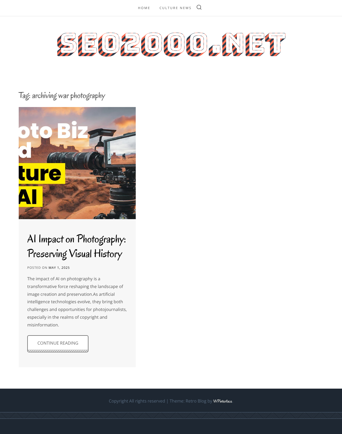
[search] (199, 8)
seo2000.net (170, 43)
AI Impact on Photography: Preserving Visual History (76, 246)
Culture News (176, 8)
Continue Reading (57, 343)
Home (144, 8)
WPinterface (222, 401)
